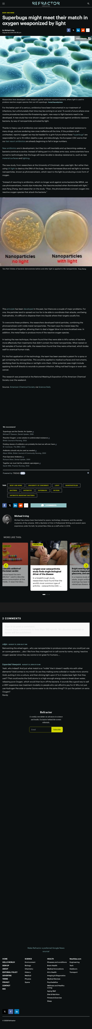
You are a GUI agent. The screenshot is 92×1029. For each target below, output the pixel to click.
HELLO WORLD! (8, 962)
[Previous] (6, 565)
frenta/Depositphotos (55, 102)
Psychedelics (52, 982)
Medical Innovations (55, 969)
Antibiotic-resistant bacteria (22, 495)
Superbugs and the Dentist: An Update (17, 431)
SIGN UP (5, 965)
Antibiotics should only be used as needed (19, 450)
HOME (4, 959)
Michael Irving (21, 516)
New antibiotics (9, 148)
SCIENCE (28, 959)
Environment (30, 962)
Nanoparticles (72, 485)
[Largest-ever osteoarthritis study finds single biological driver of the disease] (46, 553)
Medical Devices (53, 979)
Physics (28, 979)
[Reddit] (83, 30)
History (28, 972)
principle (10, 309)
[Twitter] (73, 30)
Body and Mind (8, 12)
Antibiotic (27, 490)
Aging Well (73, 546)
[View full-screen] (89, 38)
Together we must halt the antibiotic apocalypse (21, 463)
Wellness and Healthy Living (55, 986)
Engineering (75, 962)
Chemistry (29, 969)
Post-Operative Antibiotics (12, 457)
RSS (4, 989)
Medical (28, 975)
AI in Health (52, 972)
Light (57, 485)
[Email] (88, 30)
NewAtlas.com (75, 959)
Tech (71, 965)
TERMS (5, 979)
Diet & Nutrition (53, 994)
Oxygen (56, 490)
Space (27, 982)
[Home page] (46, 4)
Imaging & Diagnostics (56, 975)
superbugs (78, 134)
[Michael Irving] (7, 519)
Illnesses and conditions (57, 962)
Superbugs (42, 490)
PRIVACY (5, 982)
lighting (26, 158)
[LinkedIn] (78, 30)
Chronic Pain (34, 544)
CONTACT (6, 985)
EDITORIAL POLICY (9, 972)
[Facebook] (68, 30)
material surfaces (10, 158)
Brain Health (52, 965)
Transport (74, 972)
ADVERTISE (7, 975)
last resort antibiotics (15, 141)
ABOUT (5, 969)
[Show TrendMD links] (88, 473)
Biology (28, 965)
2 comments (51, 505)
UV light (11, 168)
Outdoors (73, 969)
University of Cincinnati (38, 485)
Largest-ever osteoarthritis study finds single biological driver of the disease (44, 571)
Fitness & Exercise (54, 998)
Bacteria (13, 490)
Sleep (49, 1001)
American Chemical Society (22, 387)
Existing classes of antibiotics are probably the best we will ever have (29, 444)
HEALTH (50, 959)
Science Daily (45, 387)
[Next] (86, 565)
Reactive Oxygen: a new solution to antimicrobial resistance (25, 438)
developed (28, 309)
